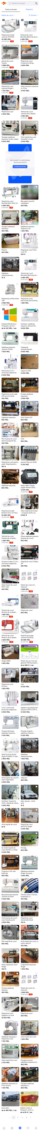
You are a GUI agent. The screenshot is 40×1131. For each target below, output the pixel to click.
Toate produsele (11, 9)
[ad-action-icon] (18, 20)
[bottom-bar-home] (4, 1128)
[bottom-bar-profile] (36, 1128)
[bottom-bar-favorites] (28, 1128)
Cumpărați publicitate (20, 166)
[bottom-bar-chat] (12, 1128)
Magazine (29, 9)
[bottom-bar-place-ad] (20, 1128)
